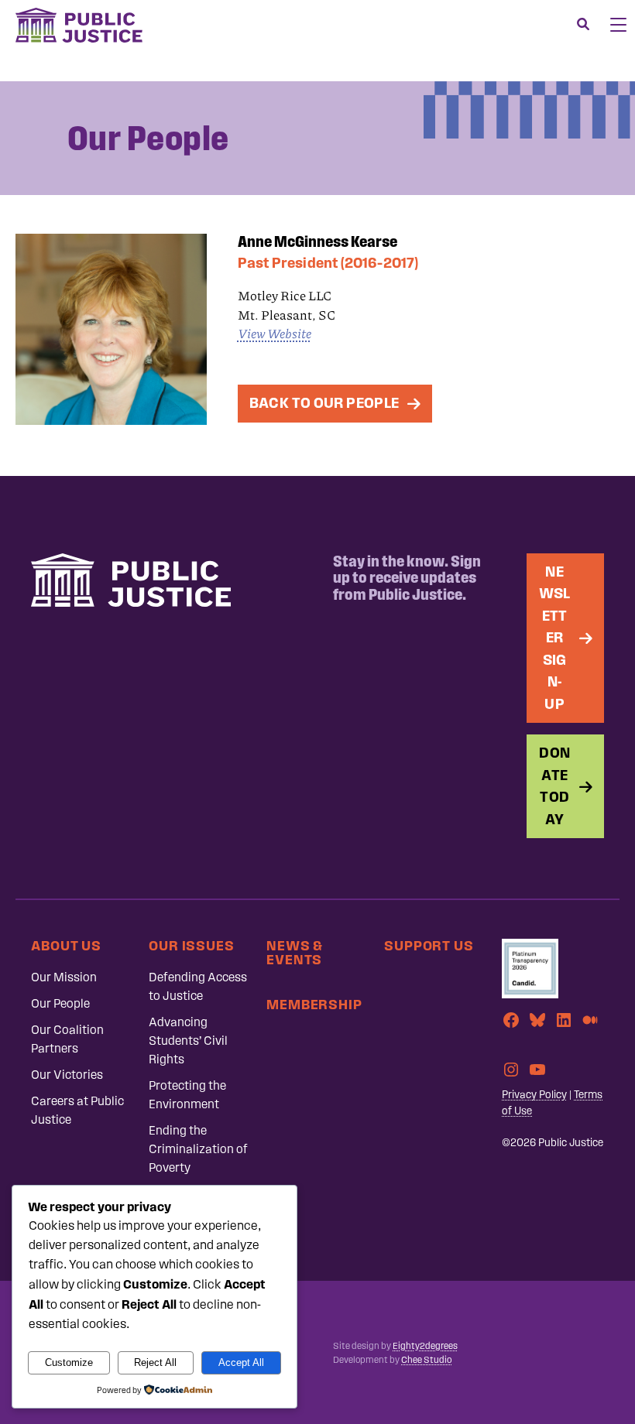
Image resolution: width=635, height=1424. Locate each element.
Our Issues (192, 945)
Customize (69, 1362)
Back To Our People (324, 403)
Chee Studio (426, 1359)
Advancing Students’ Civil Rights (188, 1040)
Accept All (241, 1362)
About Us (66, 945)
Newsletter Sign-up (555, 637)
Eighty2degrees (425, 1345)
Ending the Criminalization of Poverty (198, 1149)
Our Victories (67, 1074)
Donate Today (554, 786)
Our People (60, 1003)
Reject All (155, 1362)
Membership (314, 1004)
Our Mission (64, 977)
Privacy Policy (534, 1095)
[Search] (583, 25)
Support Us (429, 945)
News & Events (294, 952)
